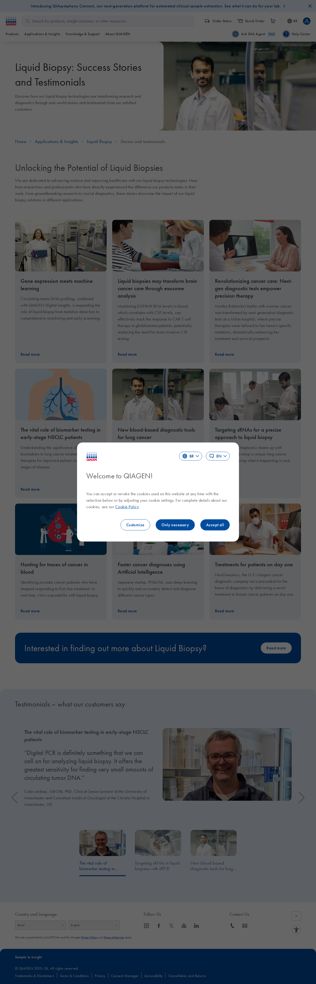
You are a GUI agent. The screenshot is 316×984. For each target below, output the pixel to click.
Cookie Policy (127, 506)
